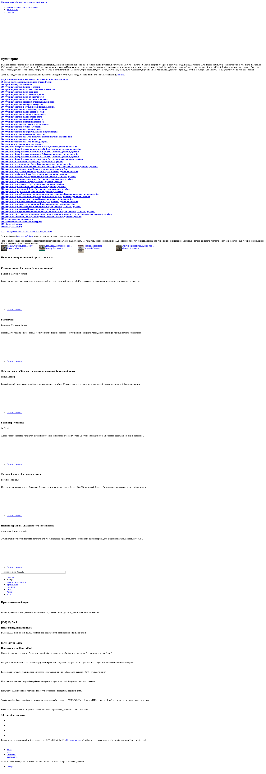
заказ (9, 752)
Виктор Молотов (15, 248)
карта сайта (12, 757)
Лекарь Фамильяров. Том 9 (20, 246)
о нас (9, 749)
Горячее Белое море (93, 246)
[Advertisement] (84, 35)
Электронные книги (16, 582)
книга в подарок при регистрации (22, 7)
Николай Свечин (92, 248)
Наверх (10, 766)
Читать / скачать (14, 309)
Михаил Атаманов (130, 248)
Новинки (11, 587)
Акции (10, 592)
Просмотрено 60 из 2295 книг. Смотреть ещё (30, 231)
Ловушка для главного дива (58, 246)
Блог (9, 594)
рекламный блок (25, 236)
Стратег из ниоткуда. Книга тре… (138, 246)
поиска (120, 75)
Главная (10, 577)
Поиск (10, 589)
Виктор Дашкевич (54, 248)
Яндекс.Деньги (73, 740)
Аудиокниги (12, 584)
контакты (11, 754)
